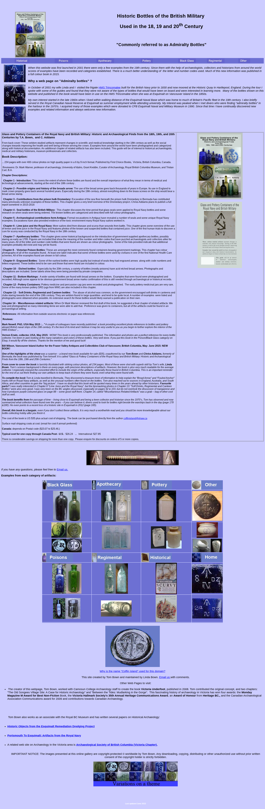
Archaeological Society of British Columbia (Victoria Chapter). (116, 744)
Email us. (62, 469)
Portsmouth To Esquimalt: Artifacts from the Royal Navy (44, 735)
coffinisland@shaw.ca (135, 418)
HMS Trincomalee (110, 87)
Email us (165, 677)
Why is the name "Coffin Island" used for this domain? (132, 671)
